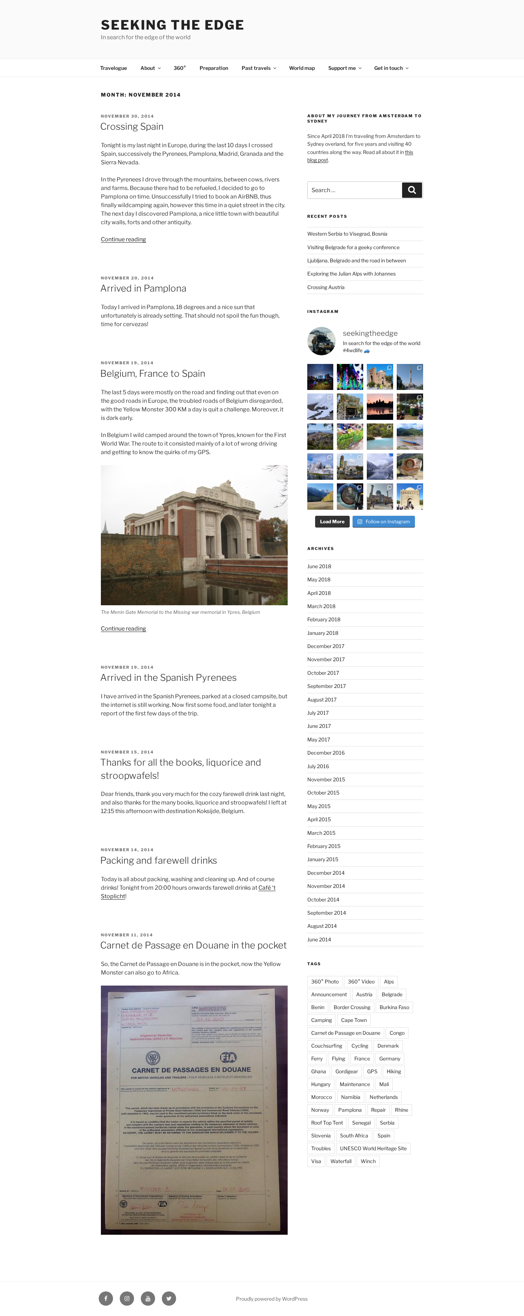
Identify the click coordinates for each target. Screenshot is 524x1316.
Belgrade (392, 994)
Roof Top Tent (327, 1123)
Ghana (318, 1071)
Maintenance (355, 1084)
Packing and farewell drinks (158, 860)
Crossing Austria (326, 287)
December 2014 (326, 873)
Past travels (256, 68)
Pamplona (350, 1110)
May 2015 (318, 806)
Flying (338, 1058)
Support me (342, 68)
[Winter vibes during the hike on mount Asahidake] (320, 407)
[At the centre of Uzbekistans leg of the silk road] (410, 496)
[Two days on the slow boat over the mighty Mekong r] (410, 436)
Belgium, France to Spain (152, 373)
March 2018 (321, 606)
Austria (364, 994)
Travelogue (113, 68)
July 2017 (318, 713)
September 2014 (326, 913)
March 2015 (321, 833)
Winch (368, 1161)
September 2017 (326, 686)
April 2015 (319, 819)
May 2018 (318, 579)
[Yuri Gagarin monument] (410, 466)
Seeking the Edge (173, 25)
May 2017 (318, 739)
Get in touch (388, 68)
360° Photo (325, 981)
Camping (321, 1020)
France (362, 1058)
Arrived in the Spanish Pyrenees (168, 677)
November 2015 (326, 779)
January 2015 (322, 859)
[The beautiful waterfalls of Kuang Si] (380, 436)
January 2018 (322, 633)
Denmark (388, 1046)
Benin (317, 1007)
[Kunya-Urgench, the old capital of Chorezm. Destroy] (380, 377)
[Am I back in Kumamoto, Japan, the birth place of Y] (350, 377)
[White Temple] (320, 466)
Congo (397, 1033)
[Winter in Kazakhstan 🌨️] (380, 466)
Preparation (214, 68)
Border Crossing (352, 1007)
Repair (378, 1110)
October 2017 (323, 673)
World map (302, 68)
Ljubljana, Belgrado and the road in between (356, 260)
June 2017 (319, 726)
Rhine (401, 1110)
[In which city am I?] (350, 407)
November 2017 (326, 659)
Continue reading (123, 239)
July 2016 (318, 766)
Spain (383, 1135)
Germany (389, 1058)
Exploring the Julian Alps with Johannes (351, 274)
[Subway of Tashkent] (350, 496)
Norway (320, 1110)
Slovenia (321, 1135)
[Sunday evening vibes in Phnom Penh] (410, 407)
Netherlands (384, 1097)
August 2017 (322, 699)
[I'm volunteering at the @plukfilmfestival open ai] (320, 377)
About (147, 68)
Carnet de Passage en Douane (345, 1033)
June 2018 (319, 566)
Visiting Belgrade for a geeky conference (353, 247)
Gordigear (346, 1071)
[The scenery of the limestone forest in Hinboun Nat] (320, 436)
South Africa (354, 1135)
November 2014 (326, 886)
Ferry (317, 1058)
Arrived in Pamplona (143, 288)
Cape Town (354, 1020)
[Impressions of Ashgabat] (410, 377)
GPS (372, 1071)
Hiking (394, 1071)
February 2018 (323, 619)
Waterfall (340, 1161)
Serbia (387, 1123)
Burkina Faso (394, 1007)
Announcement (329, 994)
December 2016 (326, 753)
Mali (384, 1084)
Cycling (359, 1046)
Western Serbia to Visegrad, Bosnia (347, 234)
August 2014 (322, 926)
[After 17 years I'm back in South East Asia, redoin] (350, 466)
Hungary (320, 1084)
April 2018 (319, 593)
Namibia (350, 1097)
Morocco (321, 1097)
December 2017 (325, 646)
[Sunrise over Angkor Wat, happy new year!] (380, 407)
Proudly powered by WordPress (272, 1299)
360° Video (361, 981)
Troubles (321, 1148)
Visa (316, 1161)
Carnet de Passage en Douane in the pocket (193, 945)
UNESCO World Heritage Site (373, 1148)
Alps (389, 981)
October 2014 (323, 899)
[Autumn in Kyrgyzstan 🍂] (320, 496)
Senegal (361, 1123)
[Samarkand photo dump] (380, 496)
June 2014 (319, 939)
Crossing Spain (132, 126)
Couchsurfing (326, 1046)
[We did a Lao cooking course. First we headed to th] (350, 436)
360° (180, 68)
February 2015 (323, 846)
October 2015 (323, 793)
